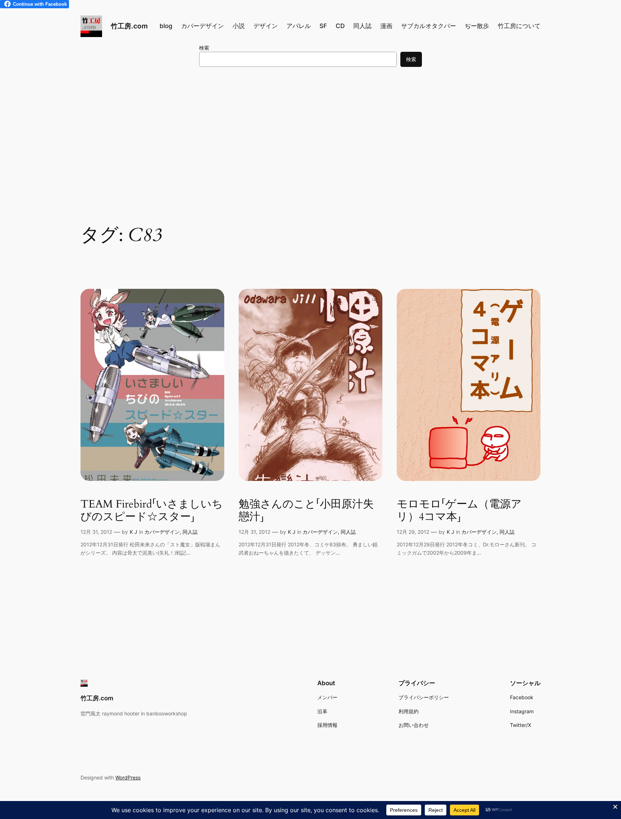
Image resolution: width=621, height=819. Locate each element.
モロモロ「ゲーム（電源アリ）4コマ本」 (459, 511)
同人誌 (190, 532)
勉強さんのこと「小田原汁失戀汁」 (306, 511)
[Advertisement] (310, 131)
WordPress (128, 777)
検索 (204, 48)
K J (133, 532)
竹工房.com (129, 26)
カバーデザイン (162, 532)
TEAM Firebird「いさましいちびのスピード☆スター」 (151, 511)
